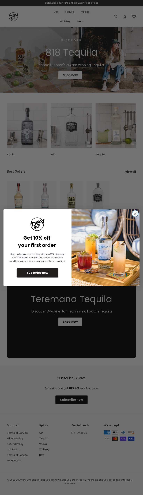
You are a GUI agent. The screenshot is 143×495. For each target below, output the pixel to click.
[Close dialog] (135, 214)
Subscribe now (37, 273)
